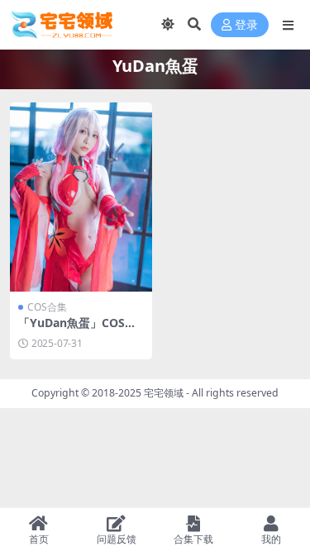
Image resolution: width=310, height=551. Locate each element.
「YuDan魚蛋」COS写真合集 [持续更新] (77, 329)
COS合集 (47, 307)
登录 (246, 25)
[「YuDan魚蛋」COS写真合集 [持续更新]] (81, 197)
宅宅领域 (164, 393)
